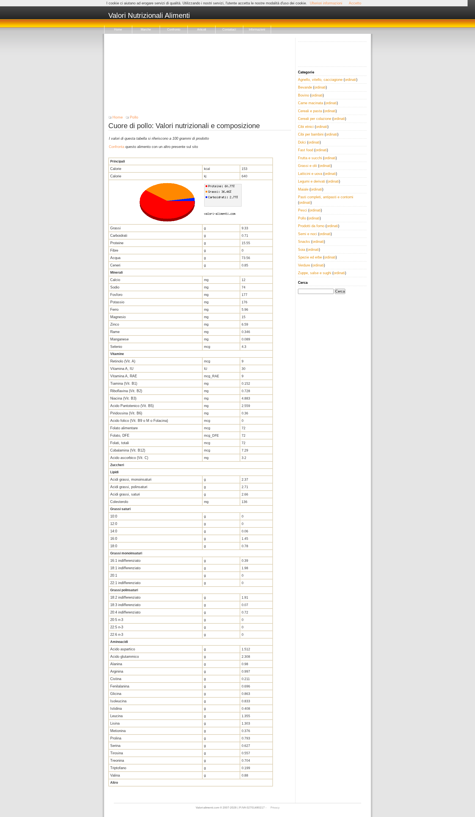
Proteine (116, 243)
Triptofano (118, 768)
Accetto (355, 3)
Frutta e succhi (310, 158)
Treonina (117, 760)
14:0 (113, 531)
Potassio (117, 302)
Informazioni (257, 29)
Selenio (116, 347)
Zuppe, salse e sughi (314, 273)
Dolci (302, 142)
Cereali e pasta (310, 111)
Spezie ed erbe (310, 257)
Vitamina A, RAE (123, 376)
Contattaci (229, 29)
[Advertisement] (199, 76)
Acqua (115, 258)
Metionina (118, 731)
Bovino (303, 95)
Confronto (173, 29)
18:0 (113, 546)
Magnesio (118, 317)
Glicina (115, 694)
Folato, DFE (119, 435)
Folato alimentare (124, 428)
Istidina (116, 708)
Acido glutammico (124, 656)
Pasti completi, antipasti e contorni (325, 197)
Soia (301, 249)
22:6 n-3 (116, 634)
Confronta (116, 147)
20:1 (113, 575)
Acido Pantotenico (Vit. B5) (132, 406)
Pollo (134, 117)
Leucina (116, 716)
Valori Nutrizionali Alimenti (149, 16)
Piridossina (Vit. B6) (126, 413)
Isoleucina (118, 701)
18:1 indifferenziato (125, 568)
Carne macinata (310, 103)
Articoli (201, 29)
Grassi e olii (307, 166)
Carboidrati (118, 235)
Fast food (305, 150)
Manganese (119, 339)
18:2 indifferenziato (125, 597)
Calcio (115, 280)
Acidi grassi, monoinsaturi (130, 479)
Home (118, 29)
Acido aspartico (122, 649)
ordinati (350, 80)
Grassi (115, 228)
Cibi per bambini (311, 134)
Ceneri (115, 265)
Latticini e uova (310, 174)
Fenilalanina (119, 686)
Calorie (115, 169)
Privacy (275, 807)
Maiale (303, 189)
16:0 (113, 539)
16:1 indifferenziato (125, 561)
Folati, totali (119, 443)
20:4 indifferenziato (125, 612)
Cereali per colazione (314, 119)
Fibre (114, 250)
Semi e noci (307, 234)
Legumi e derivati (311, 181)
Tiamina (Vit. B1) (123, 383)
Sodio (114, 287)
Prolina (115, 738)
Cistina (115, 679)
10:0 (113, 516)
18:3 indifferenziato (125, 605)
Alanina (116, 664)
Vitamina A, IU (121, 369)
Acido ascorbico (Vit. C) (129, 458)
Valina (115, 775)
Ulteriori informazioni (326, 3)
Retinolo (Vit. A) (122, 361)
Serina (115, 746)
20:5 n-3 (116, 620)
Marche (146, 29)
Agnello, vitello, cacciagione (320, 80)
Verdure (304, 265)
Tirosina (116, 753)
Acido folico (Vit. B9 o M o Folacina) (139, 421)
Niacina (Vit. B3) (123, 398)
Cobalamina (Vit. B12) (127, 450)
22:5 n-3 (116, 627)
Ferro (114, 309)
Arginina (116, 671)
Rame (115, 332)
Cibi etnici (306, 127)
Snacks (304, 242)
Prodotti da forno (311, 226)
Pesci (302, 210)
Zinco (114, 324)
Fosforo (116, 295)
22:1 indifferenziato (125, 583)
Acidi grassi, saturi (125, 494)
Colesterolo (119, 502)
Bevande (305, 87)
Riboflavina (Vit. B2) (126, 391)
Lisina (115, 723)
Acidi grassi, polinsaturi (128, 487)
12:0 (113, 524)
